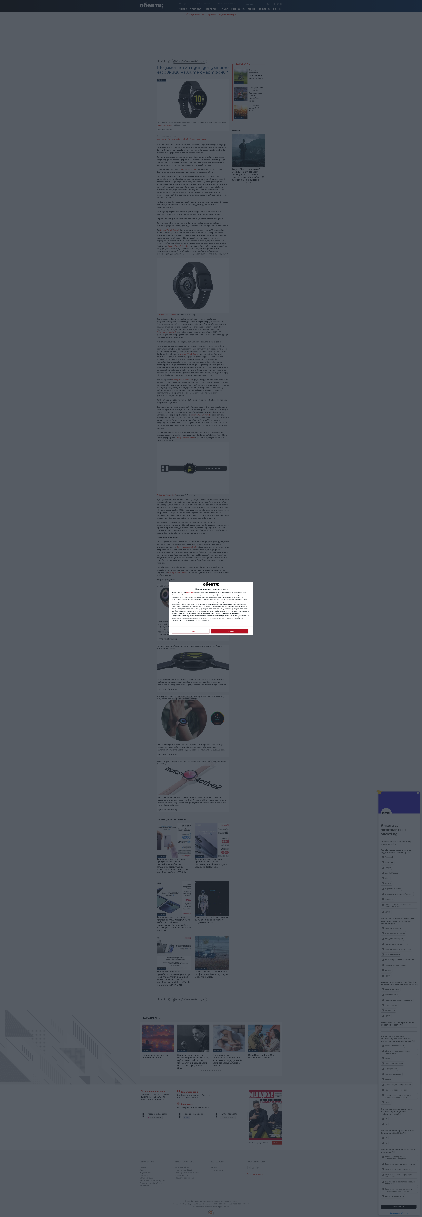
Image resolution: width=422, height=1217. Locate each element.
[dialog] (211, 608)
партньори (190, 592)
